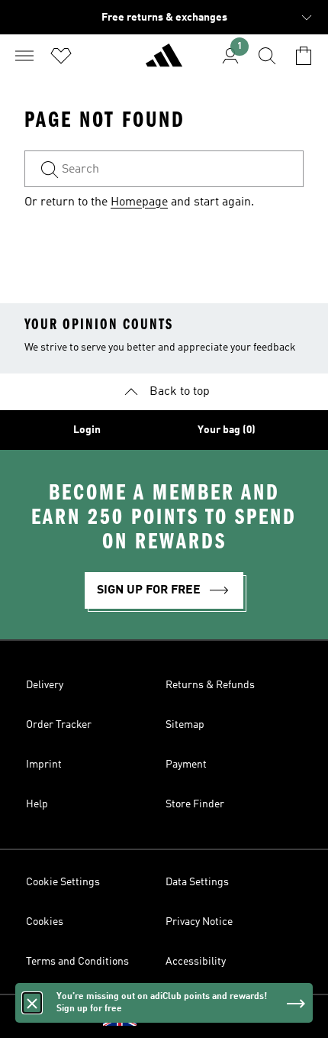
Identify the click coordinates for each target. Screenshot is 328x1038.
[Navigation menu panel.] (24, 55)
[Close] (32, 1003)
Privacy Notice (199, 922)
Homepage (139, 202)
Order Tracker (59, 724)
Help (37, 804)
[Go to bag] (303, 55)
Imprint (44, 764)
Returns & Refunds (210, 685)
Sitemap (185, 724)
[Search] (267, 55)
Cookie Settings (63, 882)
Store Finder (195, 804)
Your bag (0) (227, 430)
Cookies (44, 922)
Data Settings (197, 882)
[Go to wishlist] (61, 55)
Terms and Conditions (77, 961)
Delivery (44, 685)
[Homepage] (164, 62)
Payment (186, 764)
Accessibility (196, 961)
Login (87, 430)
